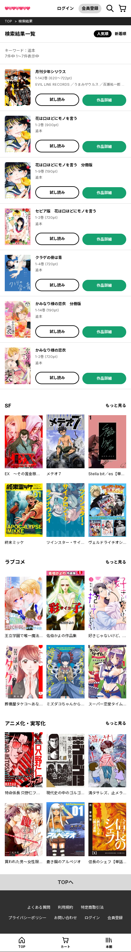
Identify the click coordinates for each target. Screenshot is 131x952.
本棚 (109, 947)
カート (65, 947)
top (8, 21)
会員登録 (90, 8)
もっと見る (116, 405)
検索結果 (25, 21)
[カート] (122, 8)
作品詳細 (104, 100)
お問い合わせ (65, 917)
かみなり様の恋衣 (50, 350)
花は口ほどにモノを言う (56, 118)
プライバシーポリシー (27, 917)
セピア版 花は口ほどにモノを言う (65, 211)
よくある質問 (38, 907)
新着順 (120, 33)
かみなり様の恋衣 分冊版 (58, 303)
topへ (65, 882)
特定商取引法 (92, 907)
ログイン (65, 8)
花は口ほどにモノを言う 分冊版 (64, 165)
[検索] (110, 8)
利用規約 (65, 907)
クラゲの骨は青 (48, 257)
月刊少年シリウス (50, 71)
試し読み (57, 99)
